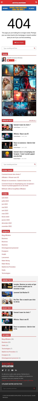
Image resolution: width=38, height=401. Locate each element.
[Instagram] (9, 370)
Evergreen (5, 251)
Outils (3, 270)
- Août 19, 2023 (24, 127)
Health (4, 254)
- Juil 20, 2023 (24, 136)
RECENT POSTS (6, 308)
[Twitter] (3, 370)
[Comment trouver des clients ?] (7, 127)
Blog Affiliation (6, 235)
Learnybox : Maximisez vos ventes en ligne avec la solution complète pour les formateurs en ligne (25, 286)
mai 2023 (5, 207)
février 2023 (5, 217)
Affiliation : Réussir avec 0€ (21, 134)
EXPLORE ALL (32, 120)
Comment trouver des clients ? (22, 125)
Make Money (6, 260)
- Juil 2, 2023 (23, 158)
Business (5, 238)
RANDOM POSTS (7, 280)
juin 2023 (5, 204)
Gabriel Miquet (17, 127)
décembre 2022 (7, 223)
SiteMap (31, 380)
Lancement (5, 257)
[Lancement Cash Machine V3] (7, 294)
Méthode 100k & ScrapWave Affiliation (14, 189)
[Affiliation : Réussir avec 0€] (7, 136)
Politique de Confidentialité (9, 380)
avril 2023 (5, 210)
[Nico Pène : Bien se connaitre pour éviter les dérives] (7, 301)
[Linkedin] (16, 370)
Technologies (6, 273)
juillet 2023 (5, 201)
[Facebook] (5, 370)
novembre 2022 (7, 226)
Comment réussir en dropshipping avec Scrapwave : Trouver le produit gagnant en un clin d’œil (24, 154)
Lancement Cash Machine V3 (21, 292)
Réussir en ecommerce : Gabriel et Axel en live (16, 180)
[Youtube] (12, 370)
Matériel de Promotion (9, 267)
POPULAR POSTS (7, 120)
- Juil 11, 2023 (24, 147)
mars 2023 (5, 213)
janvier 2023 (6, 220)
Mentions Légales (23, 380)
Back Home (20, 42)
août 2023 (5, 198)
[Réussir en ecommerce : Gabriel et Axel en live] (7, 145)
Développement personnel (10, 248)
